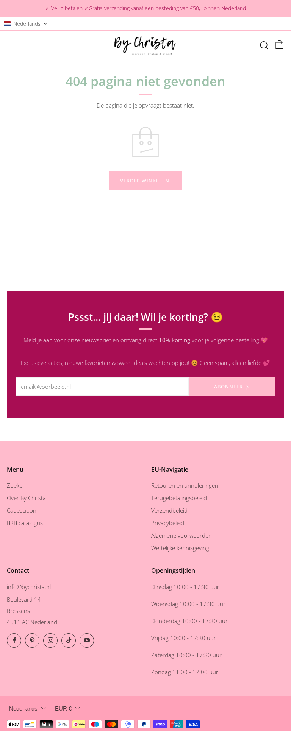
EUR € (63, 708)
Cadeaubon (21, 510)
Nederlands (23, 708)
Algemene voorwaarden (181, 535)
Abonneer (228, 386)
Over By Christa (26, 498)
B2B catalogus (25, 523)
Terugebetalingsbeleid (179, 498)
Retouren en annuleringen (184, 485)
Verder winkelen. (145, 180)
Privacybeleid (167, 523)
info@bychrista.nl (29, 587)
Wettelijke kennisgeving (180, 548)
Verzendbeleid (169, 510)
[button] (26, 23)
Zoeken (16, 485)
